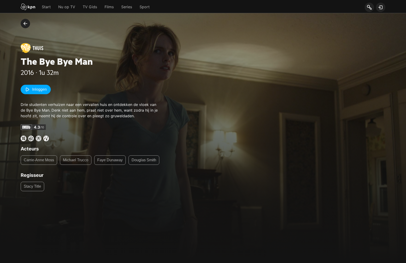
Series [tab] (126, 6)
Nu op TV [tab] (66, 6)
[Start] (28, 7)
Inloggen (39, 89)
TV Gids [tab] (90, 6)
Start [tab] (46, 6)
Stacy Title (32, 186)
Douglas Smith (144, 160)
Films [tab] (109, 6)
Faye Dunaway (110, 160)
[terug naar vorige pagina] (25, 23)
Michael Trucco (75, 160)
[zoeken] (369, 7)
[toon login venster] (380, 7)
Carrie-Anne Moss (39, 160)
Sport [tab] (145, 6)
